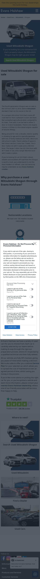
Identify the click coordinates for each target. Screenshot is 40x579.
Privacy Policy (32, 335)
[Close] (36, 244)
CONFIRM (12, 327)
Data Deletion (7, 335)
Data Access (20, 335)
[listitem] (20, 284)
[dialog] (20, 289)
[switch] (31, 289)
